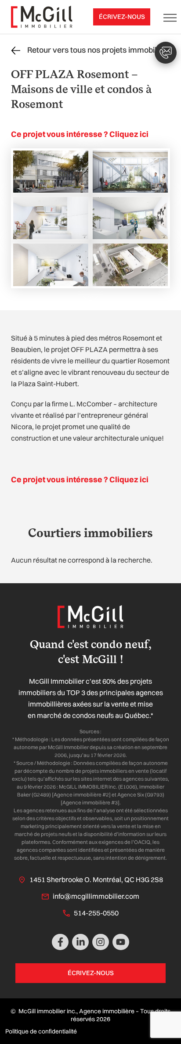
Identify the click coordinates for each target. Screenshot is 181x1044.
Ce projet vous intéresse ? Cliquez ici (79, 134)
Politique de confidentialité (41, 1031)
